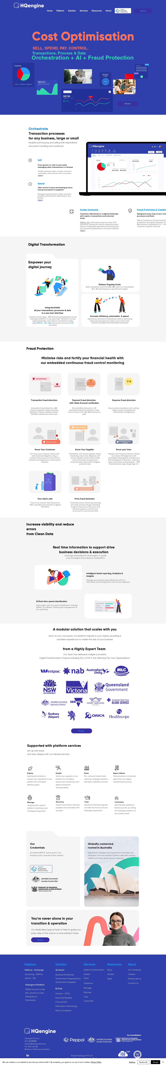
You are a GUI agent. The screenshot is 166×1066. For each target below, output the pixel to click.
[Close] (163, 1062)
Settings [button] (132, 1062)
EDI (88, 222)
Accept (155, 1062)
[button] (60, 10)
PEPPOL (83, 222)
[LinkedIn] (27, 1055)
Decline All (143, 1062)
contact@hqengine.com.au (35, 1044)
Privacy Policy (96, 1062)
